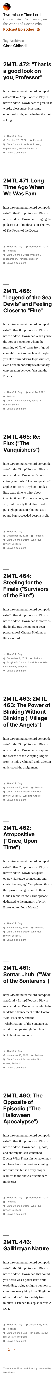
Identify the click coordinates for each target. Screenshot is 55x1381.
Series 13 (32, 148)
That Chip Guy (14, 136)
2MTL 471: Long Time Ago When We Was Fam (23, 187)
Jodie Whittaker (31, 144)
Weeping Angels (31, 795)
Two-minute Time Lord (21, 15)
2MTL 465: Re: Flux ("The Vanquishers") (21, 443)
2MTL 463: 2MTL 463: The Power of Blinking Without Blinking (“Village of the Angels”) (26, 711)
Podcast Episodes (18, 29)
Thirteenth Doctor (28, 258)
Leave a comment (16, 152)
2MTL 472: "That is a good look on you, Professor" (27, 71)
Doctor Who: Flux (32, 539)
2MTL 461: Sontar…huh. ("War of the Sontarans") (27, 974)
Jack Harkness (31, 1332)
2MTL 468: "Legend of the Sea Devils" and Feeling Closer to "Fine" (27, 301)
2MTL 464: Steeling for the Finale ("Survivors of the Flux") (26, 586)
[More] (38, 30)
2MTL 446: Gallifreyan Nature (26, 1245)
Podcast (37, 140)
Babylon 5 (12, 662)
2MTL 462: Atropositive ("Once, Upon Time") (20, 838)
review (22, 148)
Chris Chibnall (14, 144)
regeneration (10, 148)
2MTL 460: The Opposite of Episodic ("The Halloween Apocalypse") (23, 1108)
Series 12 (8, 1337)
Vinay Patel (20, 1337)
